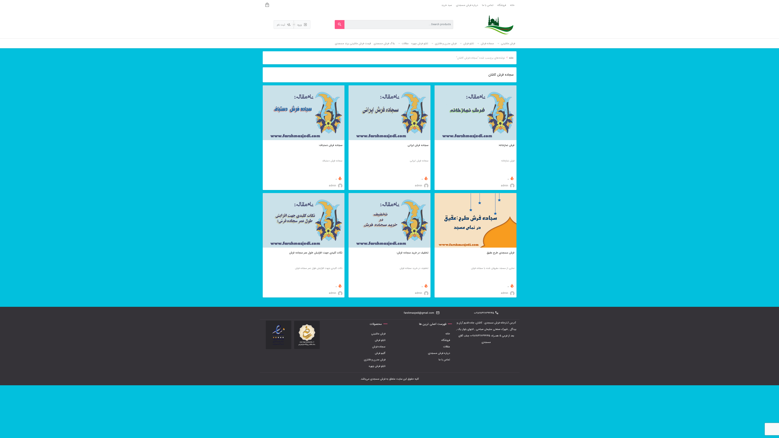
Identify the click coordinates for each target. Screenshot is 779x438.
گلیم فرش (380, 353)
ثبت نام (281, 25)
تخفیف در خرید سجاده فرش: (412, 253)
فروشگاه (501, 5)
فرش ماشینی (378, 334)
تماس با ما (487, 5)
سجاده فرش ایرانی (418, 145)
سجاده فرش (378, 347)
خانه (512, 5)
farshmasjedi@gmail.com (419, 313)
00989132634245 (484, 313)
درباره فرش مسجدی (467, 5)
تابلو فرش (380, 340)
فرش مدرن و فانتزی (374, 359)
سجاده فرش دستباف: (330, 145)
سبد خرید (446, 5)
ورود (299, 25)
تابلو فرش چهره (377, 366)
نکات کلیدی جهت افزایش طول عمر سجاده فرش (315, 253)
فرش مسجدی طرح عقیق (500, 253)
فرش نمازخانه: (506, 145)
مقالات (446, 347)
